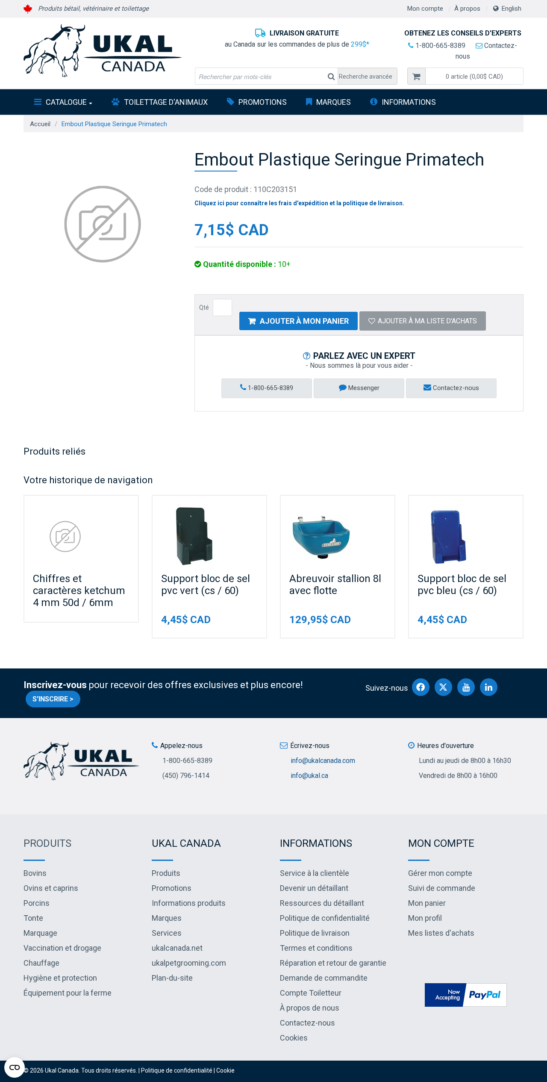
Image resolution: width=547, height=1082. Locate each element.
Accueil (40, 124)
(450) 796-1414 (185, 776)
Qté (204, 307)
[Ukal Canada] (103, 50)
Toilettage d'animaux (166, 102)
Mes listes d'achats (441, 932)
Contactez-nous (455, 388)
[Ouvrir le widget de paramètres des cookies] (14, 1067)
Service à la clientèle (314, 873)
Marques (333, 102)
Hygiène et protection (60, 977)
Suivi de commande (441, 888)
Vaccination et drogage (62, 947)
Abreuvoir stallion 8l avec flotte (335, 585)
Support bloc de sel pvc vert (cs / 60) (205, 585)
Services (167, 932)
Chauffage (41, 962)
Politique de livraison (315, 932)
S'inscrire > (53, 699)
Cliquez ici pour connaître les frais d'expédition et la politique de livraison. (299, 203)
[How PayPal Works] (466, 994)
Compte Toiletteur (310, 992)
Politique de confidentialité (325, 917)
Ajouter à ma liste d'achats (427, 321)
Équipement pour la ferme (68, 992)
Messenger (363, 388)
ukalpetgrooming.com (189, 962)
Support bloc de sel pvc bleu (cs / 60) (462, 585)
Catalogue (66, 102)
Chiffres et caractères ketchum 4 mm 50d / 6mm (79, 591)
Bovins (35, 873)
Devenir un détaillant (314, 888)
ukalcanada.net (177, 947)
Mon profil (425, 917)
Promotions (262, 102)
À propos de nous (309, 1007)
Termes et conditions (316, 947)
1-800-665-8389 (439, 45)
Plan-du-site (172, 977)
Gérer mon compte (440, 873)
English (511, 8)
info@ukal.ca (309, 776)
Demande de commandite (324, 977)
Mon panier (427, 903)
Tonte (33, 917)
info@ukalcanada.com (323, 761)
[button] (474, 76)
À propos (467, 8)
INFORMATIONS (409, 102)
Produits (47, 843)
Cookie (225, 1070)
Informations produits (189, 903)
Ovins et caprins (51, 888)
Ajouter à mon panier (304, 320)
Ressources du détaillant (322, 903)
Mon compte (425, 8)
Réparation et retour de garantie (333, 962)
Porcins (37, 903)
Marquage (40, 932)
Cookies (294, 1037)
